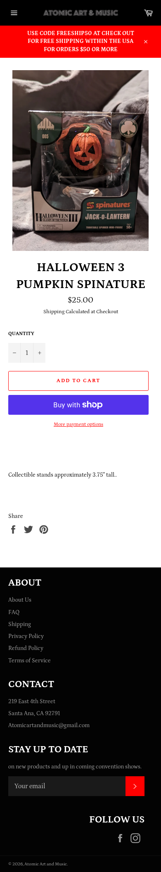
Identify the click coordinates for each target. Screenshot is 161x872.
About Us (19, 600)
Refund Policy (25, 648)
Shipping (19, 624)
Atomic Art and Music (45, 864)
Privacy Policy (26, 636)
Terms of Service (29, 660)
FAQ (13, 612)
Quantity (21, 333)
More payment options (78, 424)
